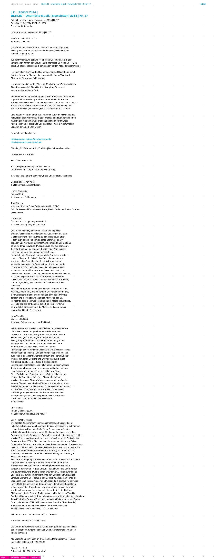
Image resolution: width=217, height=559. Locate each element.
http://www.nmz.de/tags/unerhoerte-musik (31, 139)
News (35, 4)
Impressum (15, 557)
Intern (203, 4)
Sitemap (24, 557)
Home (26, 4)
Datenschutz (36, 557)
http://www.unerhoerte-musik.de (26, 142)
